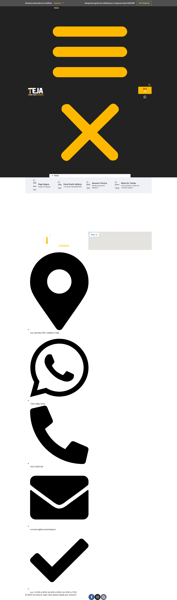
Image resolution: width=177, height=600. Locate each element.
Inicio (56, 8)
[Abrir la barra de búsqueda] (149, 85)
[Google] (104, 597)
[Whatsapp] (145, 97)
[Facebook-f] (91, 597)
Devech (72, 595)
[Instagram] (98, 597)
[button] (90, 92)
